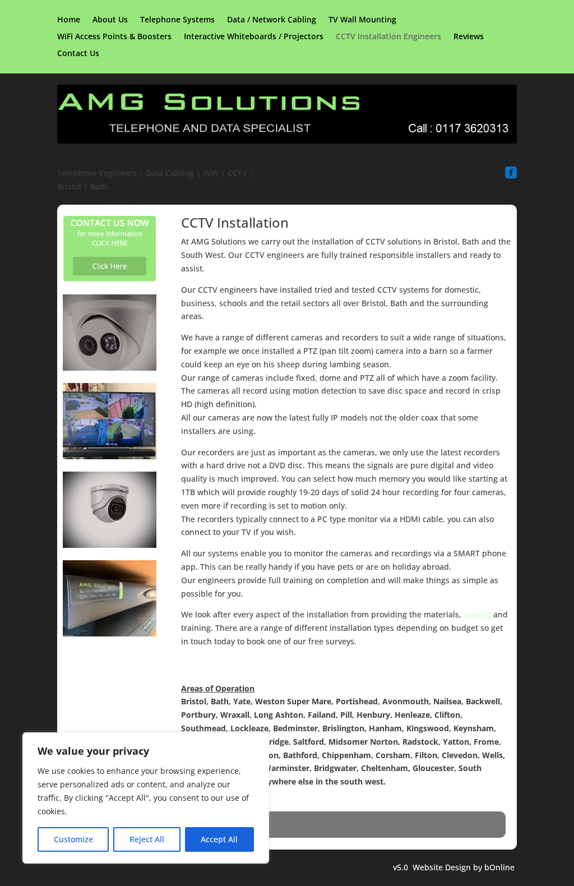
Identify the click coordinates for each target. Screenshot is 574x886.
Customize (73, 839)
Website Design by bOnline (464, 867)
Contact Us (78, 53)
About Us (110, 20)
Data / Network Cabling (271, 20)
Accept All (219, 839)
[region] (145, 798)
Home (68, 20)
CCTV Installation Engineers (388, 37)
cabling (477, 614)
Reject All (146, 839)
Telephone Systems (177, 20)
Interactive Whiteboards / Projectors (253, 37)
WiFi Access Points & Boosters (114, 37)
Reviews (468, 37)
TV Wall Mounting (362, 20)
